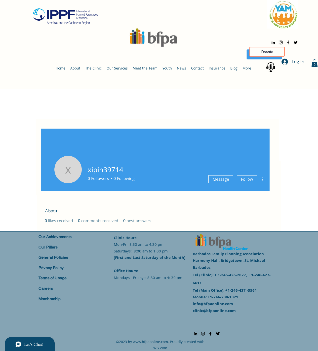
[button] (314, 63)
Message (221, 179)
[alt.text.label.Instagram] (280, 42)
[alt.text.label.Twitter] (295, 42)
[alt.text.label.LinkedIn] (273, 42)
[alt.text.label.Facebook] (288, 42)
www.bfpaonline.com (150, 341)
